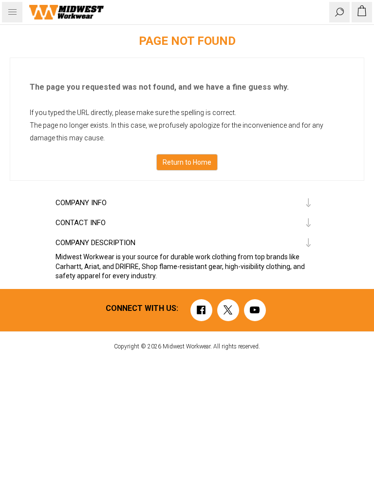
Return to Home (187, 162)
